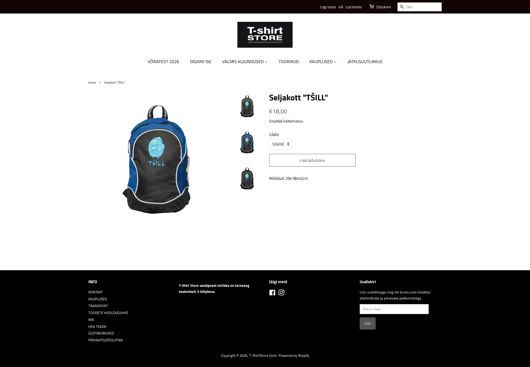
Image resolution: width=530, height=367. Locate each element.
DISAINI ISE (200, 61)
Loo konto (354, 7)
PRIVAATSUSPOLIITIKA (105, 340)
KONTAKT (95, 292)
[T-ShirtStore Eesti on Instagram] (281, 293)
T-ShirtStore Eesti (263, 355)
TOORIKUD (289, 61)
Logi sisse (328, 7)
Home (92, 82)
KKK (91, 319)
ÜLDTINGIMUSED (101, 333)
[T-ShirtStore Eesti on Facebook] (272, 293)
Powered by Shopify (294, 355)
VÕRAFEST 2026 (163, 61)
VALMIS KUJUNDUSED (243, 61)
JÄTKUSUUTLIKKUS (365, 61)
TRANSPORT (98, 306)
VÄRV (274, 135)
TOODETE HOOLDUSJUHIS (108, 312)
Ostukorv (383, 7)
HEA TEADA (97, 326)
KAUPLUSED (321, 61)
